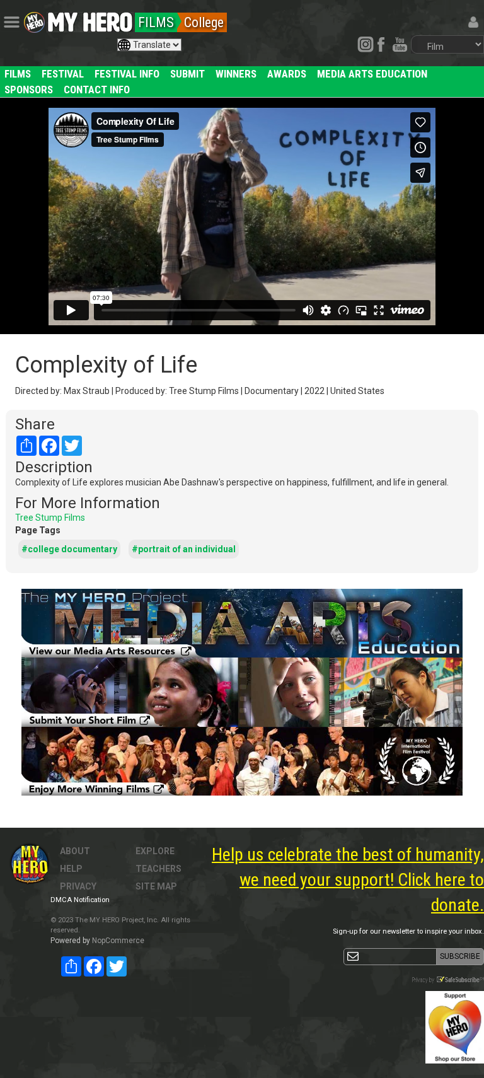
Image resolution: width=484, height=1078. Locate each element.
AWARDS (286, 73)
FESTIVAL (63, 73)
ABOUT (75, 851)
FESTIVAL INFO (127, 73)
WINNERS (236, 73)
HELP (71, 869)
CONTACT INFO (97, 89)
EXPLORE (155, 851)
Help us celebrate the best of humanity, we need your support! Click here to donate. (348, 879)
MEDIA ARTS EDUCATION (372, 73)
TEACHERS (158, 869)
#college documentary (69, 549)
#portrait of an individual (184, 549)
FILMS (17, 73)
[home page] (90, 19)
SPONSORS (28, 89)
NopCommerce (118, 940)
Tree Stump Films (50, 518)
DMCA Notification (80, 900)
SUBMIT (187, 73)
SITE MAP (156, 886)
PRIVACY (78, 886)
